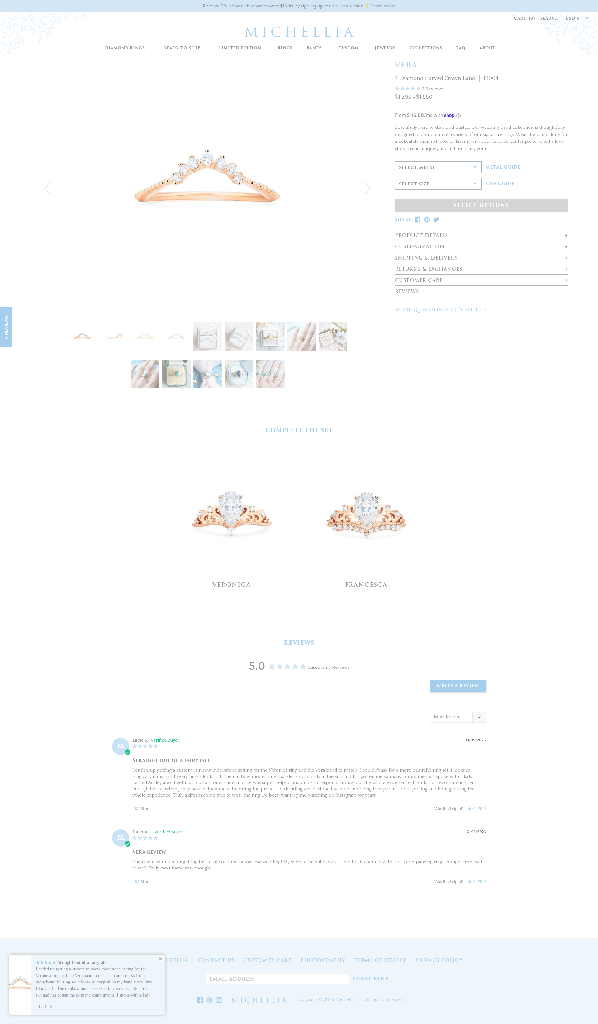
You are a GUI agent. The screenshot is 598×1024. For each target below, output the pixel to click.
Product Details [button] (421, 235)
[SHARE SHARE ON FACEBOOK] (418, 219)
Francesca (366, 584)
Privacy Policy (439, 960)
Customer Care (267, 960)
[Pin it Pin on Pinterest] (209, 1000)
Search (549, 18)
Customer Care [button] (419, 280)
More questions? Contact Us (441, 309)
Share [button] (145, 809)
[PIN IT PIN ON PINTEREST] (427, 219)
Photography (323, 960)
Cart (524, 18)
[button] (284, 48)
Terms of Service (380, 960)
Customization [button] (419, 247)
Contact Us (216, 960)
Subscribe (371, 979)
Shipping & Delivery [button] (426, 258)
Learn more (383, 6)
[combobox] (574, 18)
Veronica (231, 584)
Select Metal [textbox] (417, 167)
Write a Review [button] (457, 685)
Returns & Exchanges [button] (428, 269)
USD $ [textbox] (572, 18)
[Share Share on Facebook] (200, 1000)
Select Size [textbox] (414, 184)
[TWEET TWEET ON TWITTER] (436, 219)
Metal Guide (503, 167)
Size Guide (500, 184)
